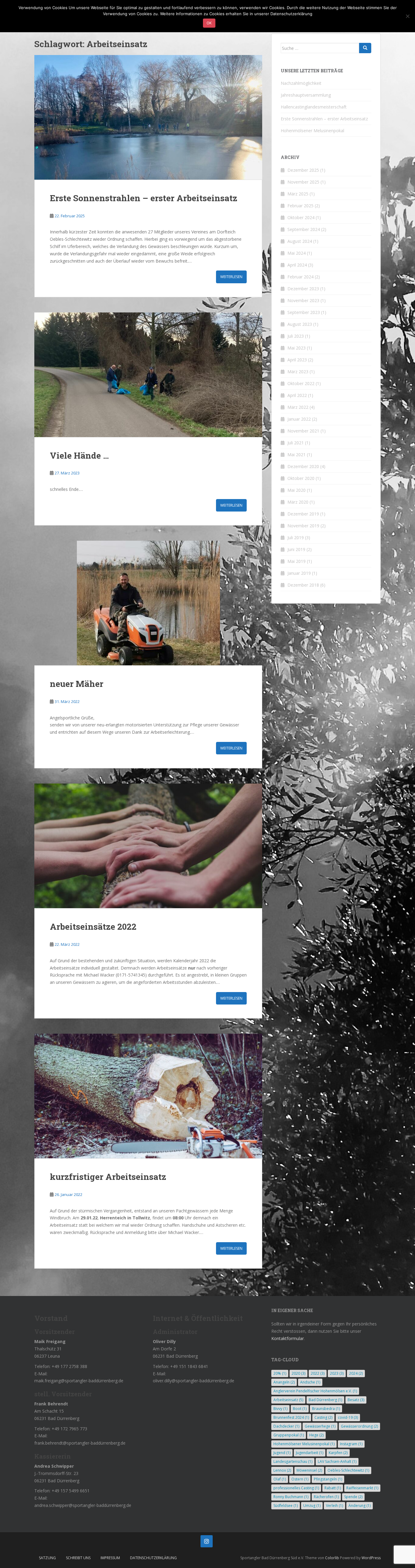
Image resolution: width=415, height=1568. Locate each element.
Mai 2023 (296, 348)
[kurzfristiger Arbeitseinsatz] (148, 1096)
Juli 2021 (295, 443)
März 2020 (297, 502)
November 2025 (303, 182)
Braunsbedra (326, 1408)
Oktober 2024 (300, 217)
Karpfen (338, 1452)
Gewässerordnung (359, 1426)
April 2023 (297, 360)
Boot (300, 1408)
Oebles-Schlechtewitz (348, 1470)
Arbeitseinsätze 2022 (93, 926)
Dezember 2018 (303, 585)
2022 (317, 1373)
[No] (407, 16)
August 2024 (299, 241)
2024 (356, 1373)
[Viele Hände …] (148, 374)
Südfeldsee (285, 1505)
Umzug (312, 1505)
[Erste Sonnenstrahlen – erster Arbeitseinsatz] (148, 117)
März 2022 (297, 407)
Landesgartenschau (292, 1461)
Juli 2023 (295, 336)
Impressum (110, 1557)
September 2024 (303, 229)
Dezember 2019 (303, 514)
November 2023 (303, 300)
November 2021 (303, 431)
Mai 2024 (296, 253)
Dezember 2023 (303, 288)
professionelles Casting (296, 1487)
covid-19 (348, 1417)
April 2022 (297, 395)
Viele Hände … (79, 455)
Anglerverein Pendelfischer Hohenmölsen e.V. (315, 1391)
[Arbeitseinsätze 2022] (148, 846)
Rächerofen (326, 1496)
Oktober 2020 (300, 478)
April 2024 (297, 265)
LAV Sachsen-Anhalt (337, 1461)
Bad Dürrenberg (325, 1399)
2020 (298, 1373)
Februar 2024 (300, 277)
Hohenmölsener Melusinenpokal (312, 130)
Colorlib (332, 1557)
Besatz (356, 1399)
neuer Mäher (76, 683)
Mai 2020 (296, 490)
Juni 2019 (296, 549)
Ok (209, 23)
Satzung (47, 1557)
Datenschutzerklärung (153, 1557)
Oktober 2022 (300, 383)
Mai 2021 (296, 454)
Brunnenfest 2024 (291, 1417)
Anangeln (284, 1382)
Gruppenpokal (288, 1435)
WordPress (371, 1557)
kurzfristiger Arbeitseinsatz (108, 1176)
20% (279, 1373)
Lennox (282, 1470)
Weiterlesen (231, 276)
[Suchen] (365, 48)
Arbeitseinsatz (288, 1399)
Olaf (279, 1479)
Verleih (334, 1505)
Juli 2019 (295, 537)
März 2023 (297, 371)
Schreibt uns (78, 1557)
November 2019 (303, 526)
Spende (353, 1496)
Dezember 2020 (303, 466)
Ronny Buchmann (290, 1496)
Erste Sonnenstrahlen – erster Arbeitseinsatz (143, 198)
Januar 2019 (299, 573)
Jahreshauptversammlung (306, 95)
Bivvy (280, 1408)
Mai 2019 (296, 561)
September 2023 (303, 312)
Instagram (351, 1443)
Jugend (281, 1452)
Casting (323, 1417)
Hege (316, 1435)
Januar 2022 (299, 419)
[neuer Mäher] (148, 603)
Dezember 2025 (303, 170)
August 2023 (299, 324)
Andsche (310, 1382)
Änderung (359, 1505)
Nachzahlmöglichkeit (301, 83)
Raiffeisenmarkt (362, 1487)
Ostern (299, 1479)
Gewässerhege (320, 1426)
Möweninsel (309, 1470)
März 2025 (297, 194)
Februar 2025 (300, 205)
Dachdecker (286, 1426)
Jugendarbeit (309, 1452)
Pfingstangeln (328, 1479)
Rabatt (332, 1487)
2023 (337, 1373)
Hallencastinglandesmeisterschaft (314, 107)
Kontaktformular (287, 1338)
